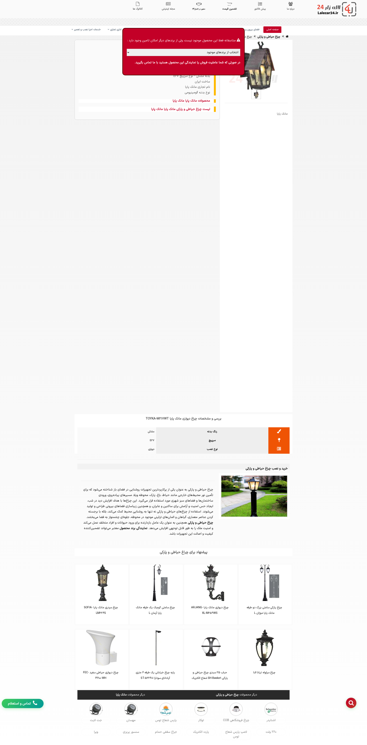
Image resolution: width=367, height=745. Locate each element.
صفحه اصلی (272, 30)
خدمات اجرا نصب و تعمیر (87, 30)
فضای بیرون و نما (250, 30)
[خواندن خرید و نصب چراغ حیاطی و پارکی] (254, 496)
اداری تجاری (115, 30)
